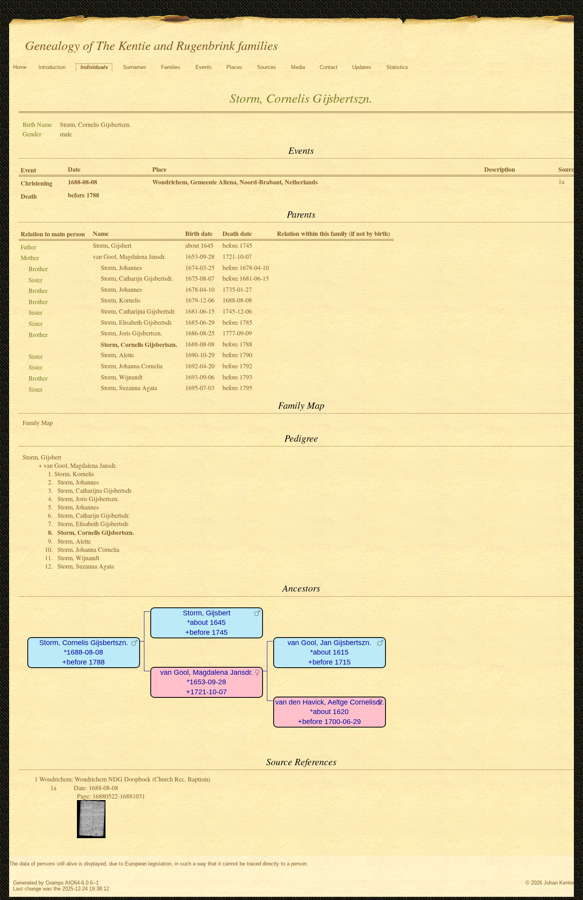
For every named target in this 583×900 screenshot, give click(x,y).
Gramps (55, 883)
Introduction (51, 67)
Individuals (94, 67)
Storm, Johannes (121, 267)
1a (561, 181)
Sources (266, 67)
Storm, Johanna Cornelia (132, 366)
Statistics (397, 67)
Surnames (134, 67)
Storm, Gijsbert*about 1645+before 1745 (206, 622)
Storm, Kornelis (120, 300)
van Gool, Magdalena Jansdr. (129, 256)
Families (170, 67)
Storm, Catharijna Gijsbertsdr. (138, 311)
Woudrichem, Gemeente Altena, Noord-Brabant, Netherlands (235, 181)
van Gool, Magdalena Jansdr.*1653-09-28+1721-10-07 (206, 682)
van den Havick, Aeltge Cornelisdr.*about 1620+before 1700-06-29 (329, 712)
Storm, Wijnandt (121, 377)
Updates (361, 67)
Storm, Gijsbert (112, 245)
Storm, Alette (117, 354)
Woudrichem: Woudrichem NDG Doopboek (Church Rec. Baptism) (124, 779)
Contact (329, 67)
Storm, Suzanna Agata (129, 387)
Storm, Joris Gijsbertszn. (131, 333)
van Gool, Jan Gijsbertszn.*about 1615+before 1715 (329, 652)
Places (234, 67)
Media (298, 67)
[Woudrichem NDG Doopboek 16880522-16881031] (91, 835)
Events (204, 67)
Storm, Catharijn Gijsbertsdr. (137, 278)
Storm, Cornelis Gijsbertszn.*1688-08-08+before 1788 (83, 652)
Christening (36, 183)
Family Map (38, 422)
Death (29, 196)
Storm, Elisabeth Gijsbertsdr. (137, 322)
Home (20, 67)
